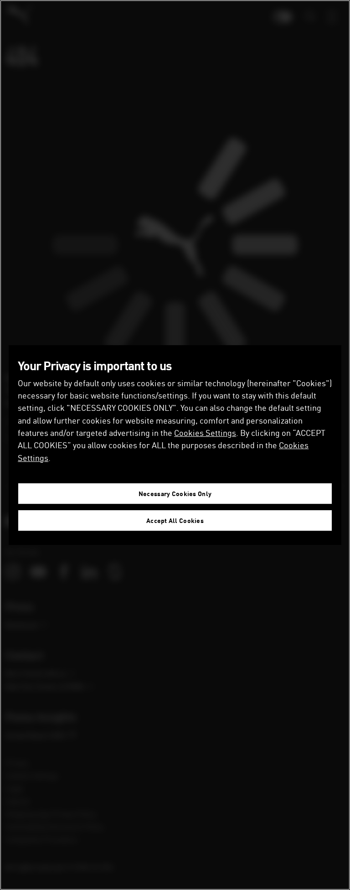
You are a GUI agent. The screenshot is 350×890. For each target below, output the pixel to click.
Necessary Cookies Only (175, 493)
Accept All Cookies (175, 520)
